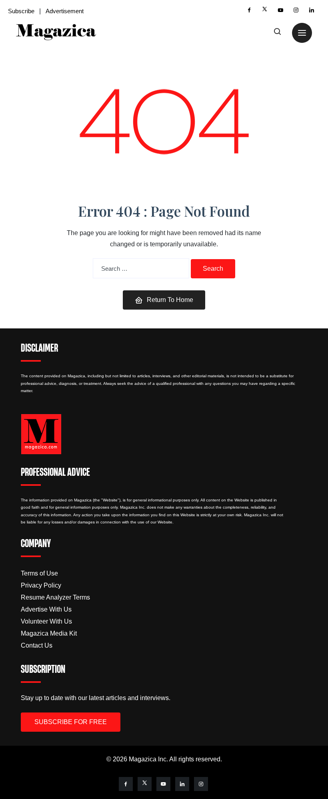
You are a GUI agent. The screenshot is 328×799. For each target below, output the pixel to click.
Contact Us (36, 645)
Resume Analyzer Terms (55, 597)
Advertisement (65, 11)
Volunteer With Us (46, 621)
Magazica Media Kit (49, 633)
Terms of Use (39, 573)
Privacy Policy (41, 585)
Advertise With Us (46, 609)
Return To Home (170, 299)
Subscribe (21, 11)
